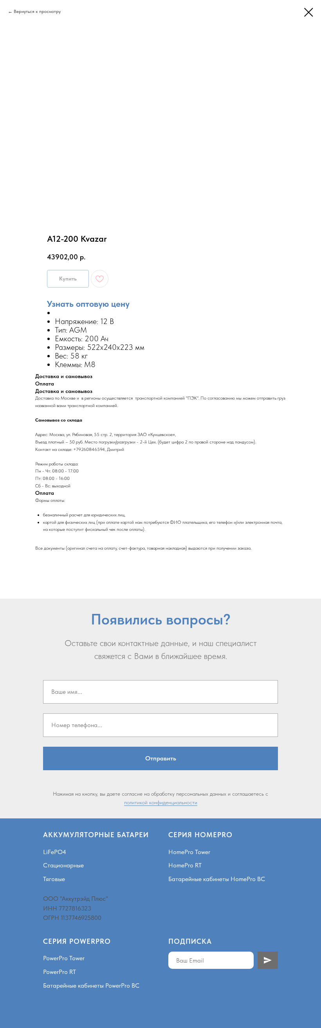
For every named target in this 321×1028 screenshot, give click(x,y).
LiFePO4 (54, 852)
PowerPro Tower (64, 958)
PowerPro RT (59, 972)
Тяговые (54, 879)
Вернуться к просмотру (37, 11)
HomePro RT (185, 865)
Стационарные (63, 865)
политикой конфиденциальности (160, 802)
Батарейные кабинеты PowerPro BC (91, 985)
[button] (88, 304)
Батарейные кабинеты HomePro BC (216, 879)
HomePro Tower (189, 852)
